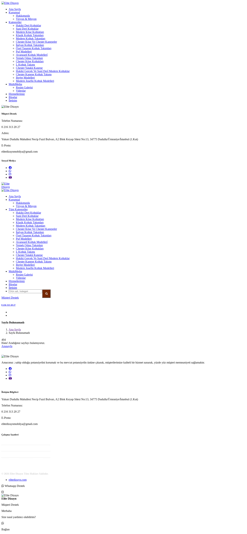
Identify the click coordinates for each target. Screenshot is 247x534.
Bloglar (13, 97)
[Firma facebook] (10, 167)
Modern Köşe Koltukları (30, 32)
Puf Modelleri (24, 51)
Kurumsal (14, 12)
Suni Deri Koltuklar (27, 28)
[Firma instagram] (10, 174)
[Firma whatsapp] (10, 171)
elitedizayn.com (18, 479)
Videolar (21, 90)
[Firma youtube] (10, 177)
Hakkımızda (23, 15)
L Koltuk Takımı (25, 64)
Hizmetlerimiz (17, 93)
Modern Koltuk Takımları (30, 38)
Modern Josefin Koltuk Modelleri (35, 80)
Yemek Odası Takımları (29, 58)
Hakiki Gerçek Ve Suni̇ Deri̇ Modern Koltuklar (43, 71)
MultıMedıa (15, 84)
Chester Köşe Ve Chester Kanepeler (36, 41)
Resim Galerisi (24, 87)
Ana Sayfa (15, 9)
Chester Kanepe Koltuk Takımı (34, 74)
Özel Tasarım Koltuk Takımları (33, 48)
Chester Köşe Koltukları (30, 61)
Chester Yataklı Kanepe (29, 67)
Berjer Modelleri (25, 77)
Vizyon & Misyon (26, 18)
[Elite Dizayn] (10, 3)
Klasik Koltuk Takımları (30, 35)
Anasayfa (6, 346)
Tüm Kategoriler (18, 209)
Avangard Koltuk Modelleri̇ (32, 54)
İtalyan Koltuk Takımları (30, 45)
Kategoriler (15, 22)
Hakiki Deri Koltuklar (28, 25)
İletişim (13, 100)
